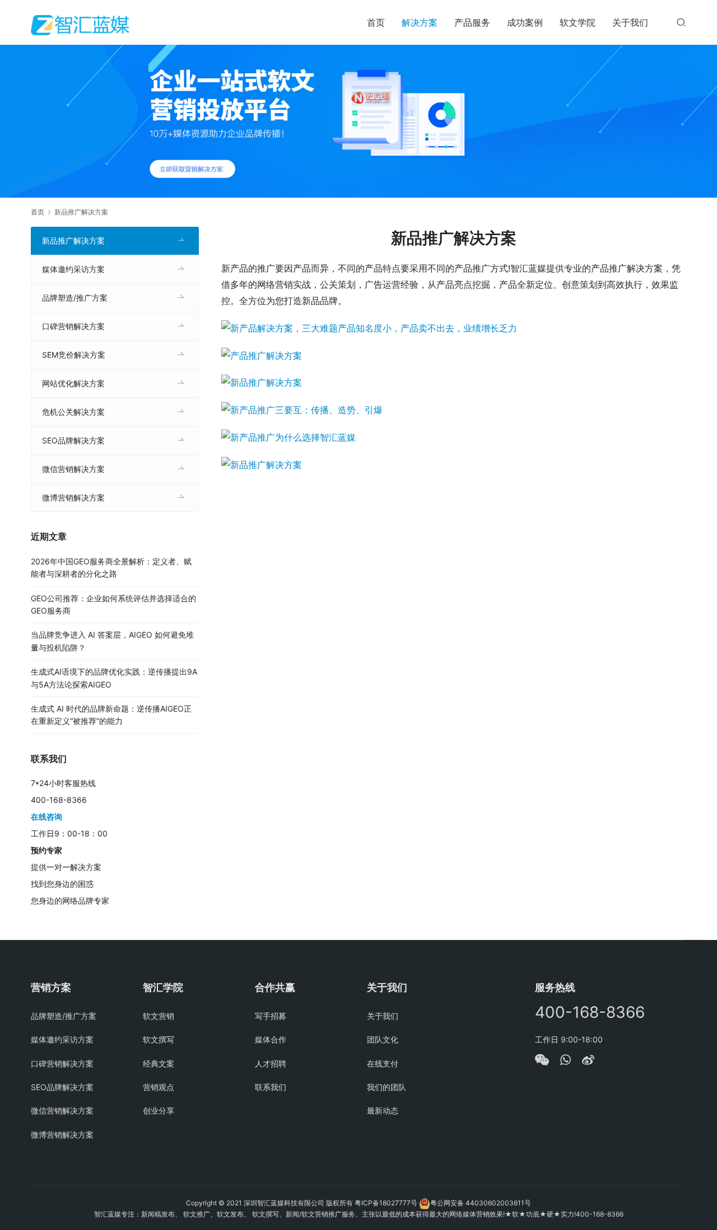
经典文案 (158, 1063)
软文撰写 (158, 1039)
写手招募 (270, 1016)
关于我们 (630, 22)
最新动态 (382, 1110)
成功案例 (525, 22)
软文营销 (158, 1016)
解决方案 (419, 22)
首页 (376, 22)
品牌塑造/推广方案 (75, 297)
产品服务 (472, 22)
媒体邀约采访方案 (73, 269)
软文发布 (230, 1214)
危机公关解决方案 (73, 412)
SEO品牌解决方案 (73, 440)
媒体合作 (270, 1039)
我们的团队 (386, 1087)
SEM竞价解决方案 (73, 354)
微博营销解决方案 (73, 497)
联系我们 (270, 1087)
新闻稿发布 (158, 1214)
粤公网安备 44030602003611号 (480, 1203)
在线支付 (382, 1063)
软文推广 (196, 1214)
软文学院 (577, 22)
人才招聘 (270, 1063)
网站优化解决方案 (73, 383)
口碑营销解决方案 (73, 326)
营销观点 (158, 1087)
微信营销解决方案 (73, 469)
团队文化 (382, 1039)
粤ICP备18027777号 (386, 1203)
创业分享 (158, 1110)
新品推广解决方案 (73, 240)
